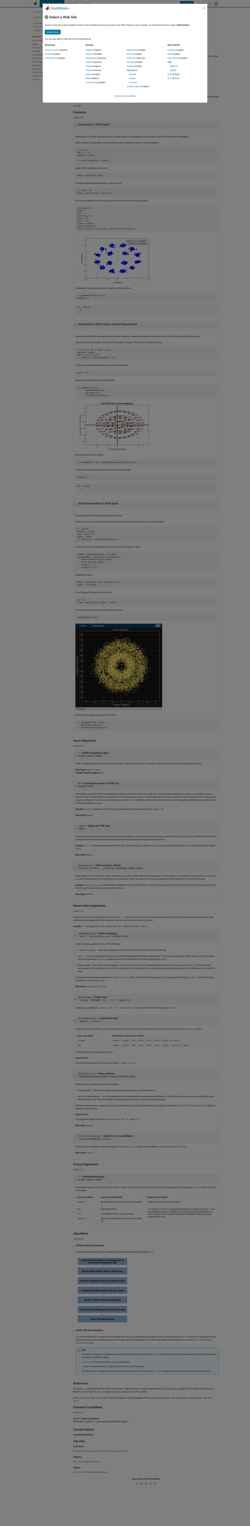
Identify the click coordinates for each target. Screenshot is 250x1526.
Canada (48, 54)
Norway (130, 54)
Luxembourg (91, 82)
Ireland (89, 74)
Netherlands (132, 50)
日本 (169, 74)
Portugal (130, 62)
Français (133, 82)
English (132, 78)
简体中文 (174, 66)
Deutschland (91, 58)
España (89, 62)
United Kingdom (134, 86)
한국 (169, 78)
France (89, 70)
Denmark (90, 54)
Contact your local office (125, 96)
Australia (171, 50)
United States (51, 58)
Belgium (89, 50)
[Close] (204, 8)
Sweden (130, 66)
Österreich (131, 58)
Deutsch (132, 74)
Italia (88, 78)
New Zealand (173, 58)
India (169, 54)
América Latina (51, 50)
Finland (89, 66)
